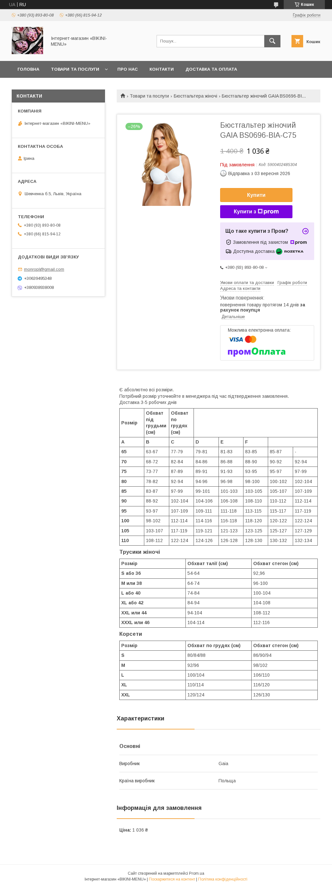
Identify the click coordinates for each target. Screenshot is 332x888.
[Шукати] (272, 41)
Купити (256, 195)
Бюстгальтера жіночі (195, 96)
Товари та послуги (75, 69)
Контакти (161, 69)
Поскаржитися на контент (172, 879)
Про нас (127, 69)
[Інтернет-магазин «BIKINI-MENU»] (27, 52)
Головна (28, 69)
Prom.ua (196, 873)
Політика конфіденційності (222, 879)
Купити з (245, 211)
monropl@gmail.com (44, 269)
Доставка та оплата (211, 69)
